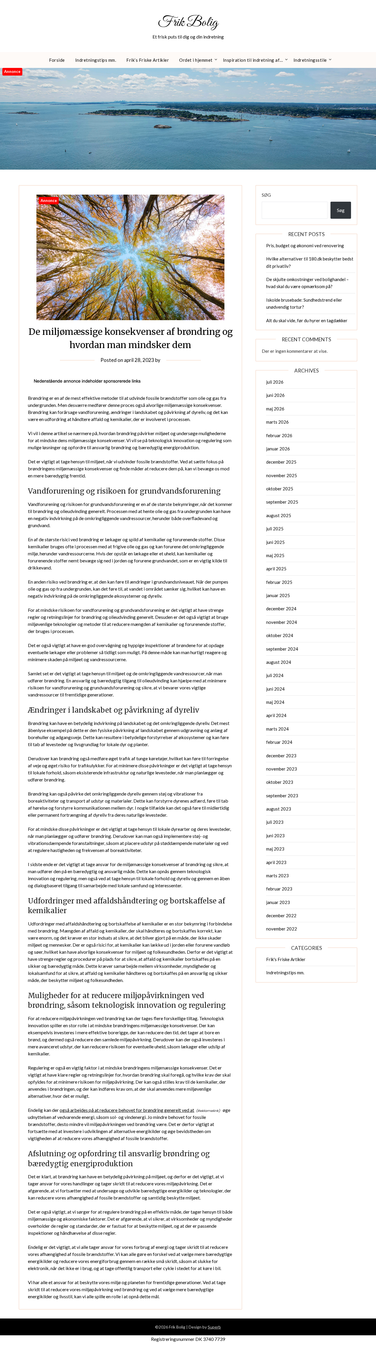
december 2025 (281, 462)
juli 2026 (274, 382)
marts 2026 (277, 422)
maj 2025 (275, 555)
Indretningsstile (310, 60)
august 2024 (278, 662)
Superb (214, 1326)
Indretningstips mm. (95, 60)
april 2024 (276, 715)
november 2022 (281, 928)
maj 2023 (275, 848)
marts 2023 (277, 875)
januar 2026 (278, 448)
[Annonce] (130, 318)
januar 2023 (278, 902)
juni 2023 (275, 835)
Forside (57, 60)
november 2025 (281, 475)
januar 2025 (278, 595)
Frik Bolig (188, 22)
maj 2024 (275, 702)
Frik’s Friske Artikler (147, 60)
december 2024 (281, 608)
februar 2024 (279, 742)
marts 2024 (277, 728)
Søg (266, 195)
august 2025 (278, 515)
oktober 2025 (279, 488)
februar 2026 (279, 435)
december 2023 (281, 755)
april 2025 (276, 568)
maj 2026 (275, 408)
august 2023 (278, 808)
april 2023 (276, 862)
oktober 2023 (279, 782)
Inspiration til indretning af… (253, 60)
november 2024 (281, 622)
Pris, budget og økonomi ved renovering (305, 245)
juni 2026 (275, 395)
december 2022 (281, 915)
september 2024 (282, 648)
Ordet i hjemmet (196, 60)
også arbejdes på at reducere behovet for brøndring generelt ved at (127, 1110)
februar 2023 (279, 888)
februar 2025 (279, 582)
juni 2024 (275, 688)
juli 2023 (274, 822)
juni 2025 (275, 542)
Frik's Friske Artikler (286, 959)
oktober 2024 (279, 635)
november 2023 (281, 768)
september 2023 (282, 795)
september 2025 (282, 501)
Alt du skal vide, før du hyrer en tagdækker (307, 320)
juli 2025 (274, 528)
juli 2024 (274, 675)
